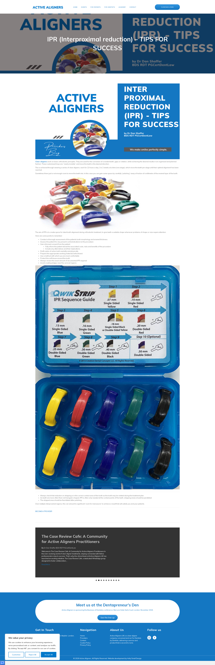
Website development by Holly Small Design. (125, 658)
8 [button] (113, 580)
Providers (84, 638)
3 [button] (101, 580)
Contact (83, 640)
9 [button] (116, 580)
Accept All (49, 655)
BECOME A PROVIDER (43, 511)
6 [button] (108, 580)
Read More (46, 554)
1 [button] (96, 580)
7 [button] (111, 580)
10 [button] (118, 580)
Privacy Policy (85, 645)
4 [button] (103, 580)
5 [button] (106, 580)
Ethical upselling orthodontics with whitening (82, 536)
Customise (16, 655)
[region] (32, 647)
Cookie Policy (85, 643)
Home (82, 636)
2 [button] (98, 580)
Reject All (32, 655)
